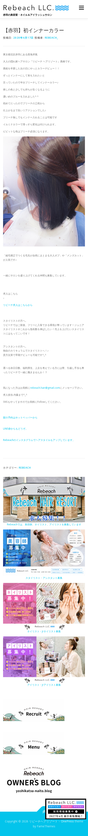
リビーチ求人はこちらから (18, 305)
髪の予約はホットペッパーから (20, 417)
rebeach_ (51, 37)
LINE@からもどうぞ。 (15, 428)
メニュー (81, 7)
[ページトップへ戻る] (44, 811)
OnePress (67, 821)
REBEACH (25, 467)
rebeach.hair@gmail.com (45, 388)
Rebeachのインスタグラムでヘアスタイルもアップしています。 (39, 440)
